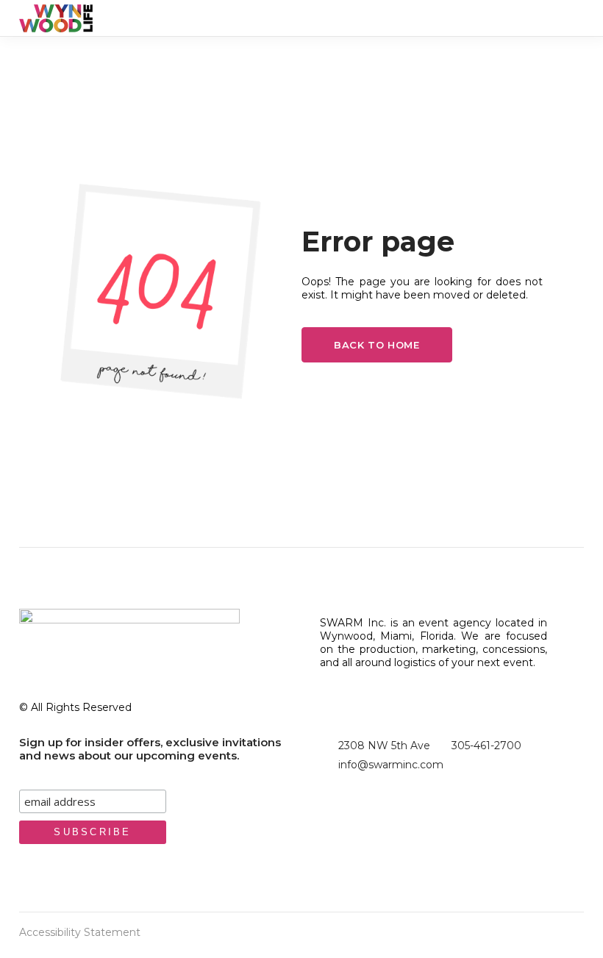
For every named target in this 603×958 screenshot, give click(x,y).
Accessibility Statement (79, 932)
